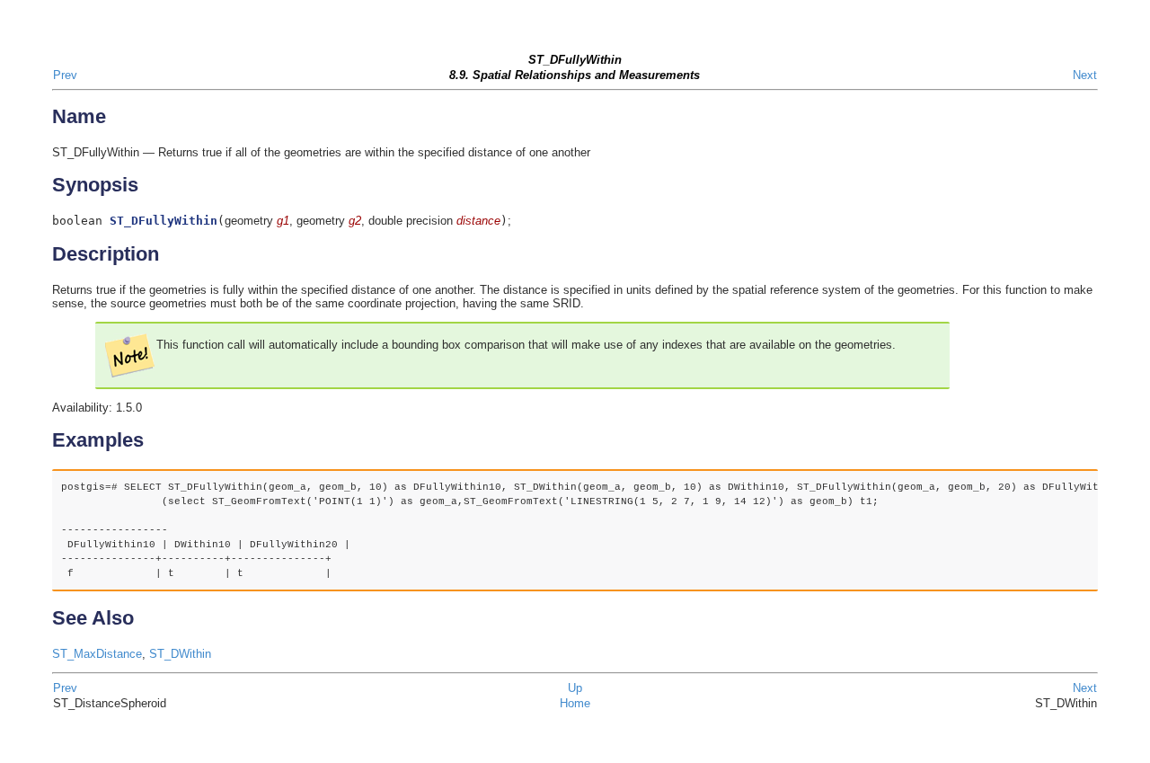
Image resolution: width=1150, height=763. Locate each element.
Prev (65, 75)
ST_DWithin (180, 654)
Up (575, 688)
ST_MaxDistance (97, 654)
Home (575, 703)
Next (1085, 75)
